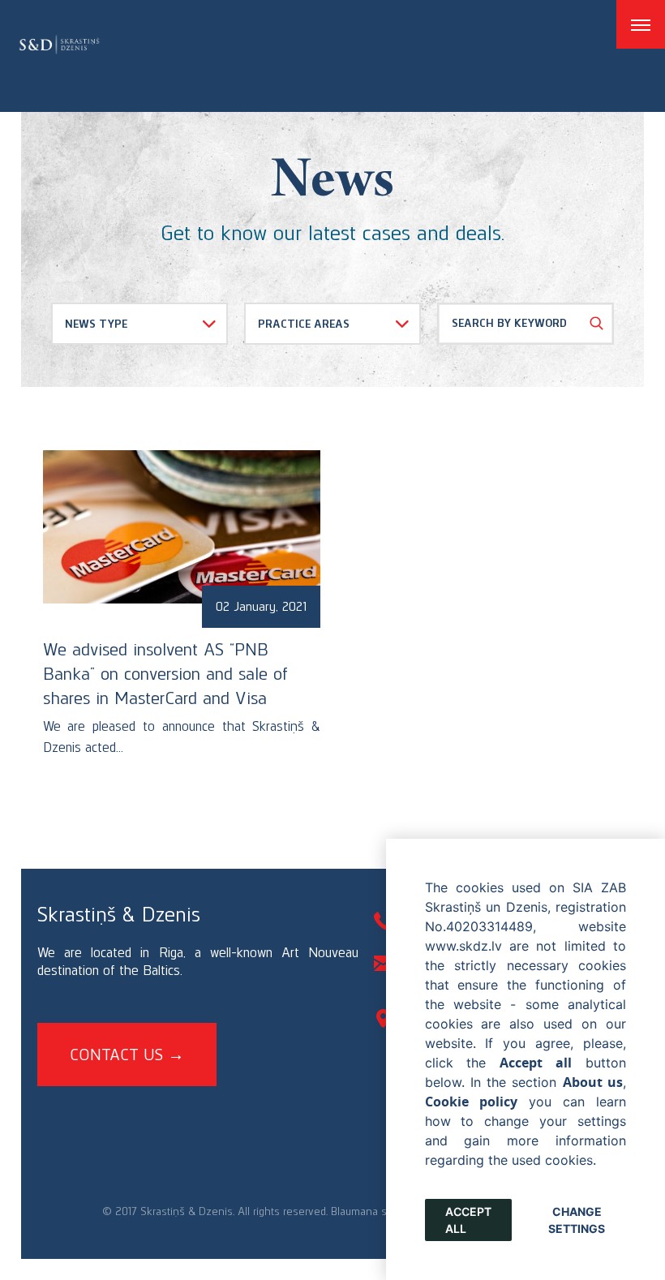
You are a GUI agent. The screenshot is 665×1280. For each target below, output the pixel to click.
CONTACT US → (127, 1054)
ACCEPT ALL (468, 1220)
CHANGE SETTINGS (576, 1220)
